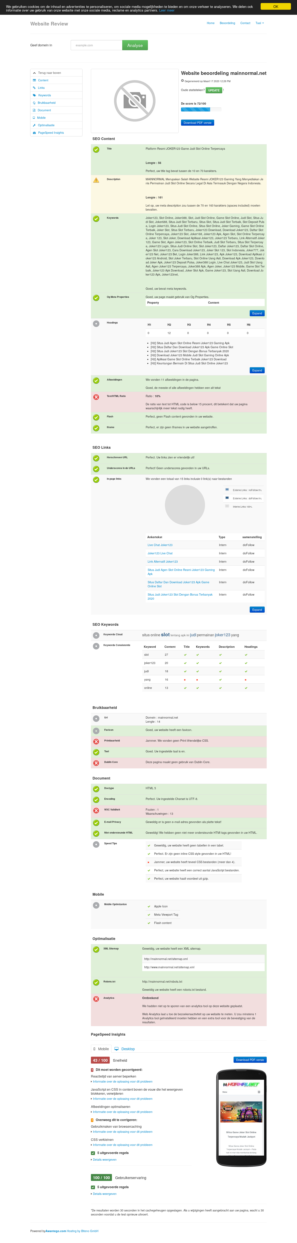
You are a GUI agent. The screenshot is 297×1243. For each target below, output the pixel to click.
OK (275, 6)
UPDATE (214, 90)
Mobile (40, 118)
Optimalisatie (45, 125)
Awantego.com (55, 1231)
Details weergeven (105, 1159)
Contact (245, 23)
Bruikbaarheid (45, 103)
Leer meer (167, 10)
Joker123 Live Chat (160, 553)
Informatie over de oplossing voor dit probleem (123, 1081)
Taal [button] (259, 23)
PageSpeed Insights (50, 132)
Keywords (43, 95)
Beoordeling (227, 23)
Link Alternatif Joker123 (163, 561)
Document (43, 110)
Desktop (126, 1048)
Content (42, 80)
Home (211, 23)
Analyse (135, 45)
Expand (257, 313)
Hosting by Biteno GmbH (82, 1231)
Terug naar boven (48, 73)
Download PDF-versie (198, 123)
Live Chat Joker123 (160, 545)
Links (40, 88)
